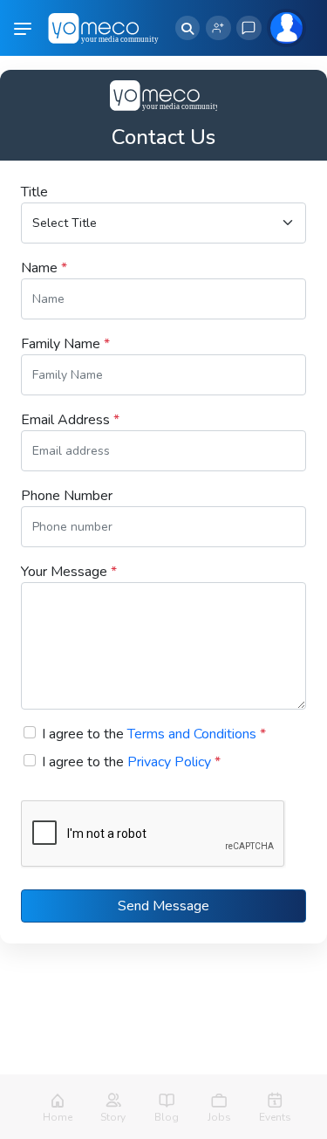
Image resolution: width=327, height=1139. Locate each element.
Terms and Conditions (191, 734)
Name (44, 268)
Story (113, 1117)
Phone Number (66, 495)
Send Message (163, 906)
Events (275, 1117)
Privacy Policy (169, 762)
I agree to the (154, 734)
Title (34, 192)
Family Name (65, 343)
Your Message (69, 571)
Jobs (219, 1117)
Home (57, 1117)
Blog (166, 1117)
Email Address (70, 419)
